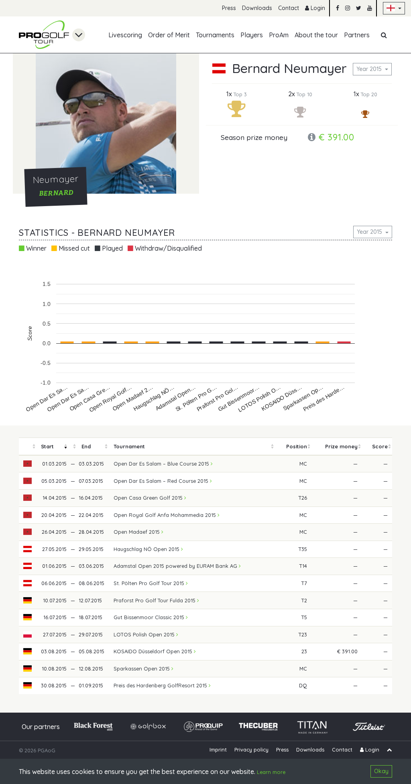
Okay (381, 771)
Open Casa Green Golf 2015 (149, 497)
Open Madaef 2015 (137, 532)
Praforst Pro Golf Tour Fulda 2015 (155, 600)
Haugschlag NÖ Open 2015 (147, 549)
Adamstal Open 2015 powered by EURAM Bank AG (176, 566)
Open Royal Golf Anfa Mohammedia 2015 (166, 515)
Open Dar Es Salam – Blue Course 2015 (162, 463)
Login (317, 8)
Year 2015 (369, 69)
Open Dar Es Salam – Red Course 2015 (162, 481)
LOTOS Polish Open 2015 (145, 634)
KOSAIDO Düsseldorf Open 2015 (154, 651)
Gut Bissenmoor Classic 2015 (150, 617)
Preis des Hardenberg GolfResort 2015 (161, 685)
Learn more (271, 772)
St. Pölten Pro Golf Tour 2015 (150, 583)
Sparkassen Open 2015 (142, 668)
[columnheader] (28, 446)
